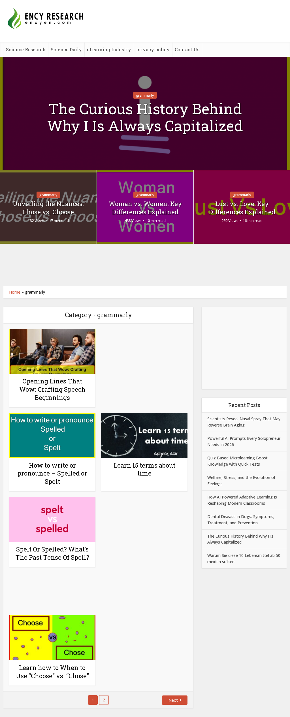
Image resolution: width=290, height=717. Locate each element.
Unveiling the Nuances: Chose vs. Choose (48, 208)
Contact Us (187, 49)
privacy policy (153, 49)
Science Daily (66, 49)
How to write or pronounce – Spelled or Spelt (52, 473)
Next (173, 700)
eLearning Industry (109, 49)
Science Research (26, 49)
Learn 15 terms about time (144, 469)
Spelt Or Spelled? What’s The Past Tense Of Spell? (52, 553)
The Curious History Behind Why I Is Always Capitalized (145, 117)
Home (14, 292)
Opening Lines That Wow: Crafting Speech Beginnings (52, 389)
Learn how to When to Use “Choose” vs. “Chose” (52, 671)
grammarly (145, 95)
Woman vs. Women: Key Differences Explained (145, 208)
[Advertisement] (145, 265)
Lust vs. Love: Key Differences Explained (242, 208)
